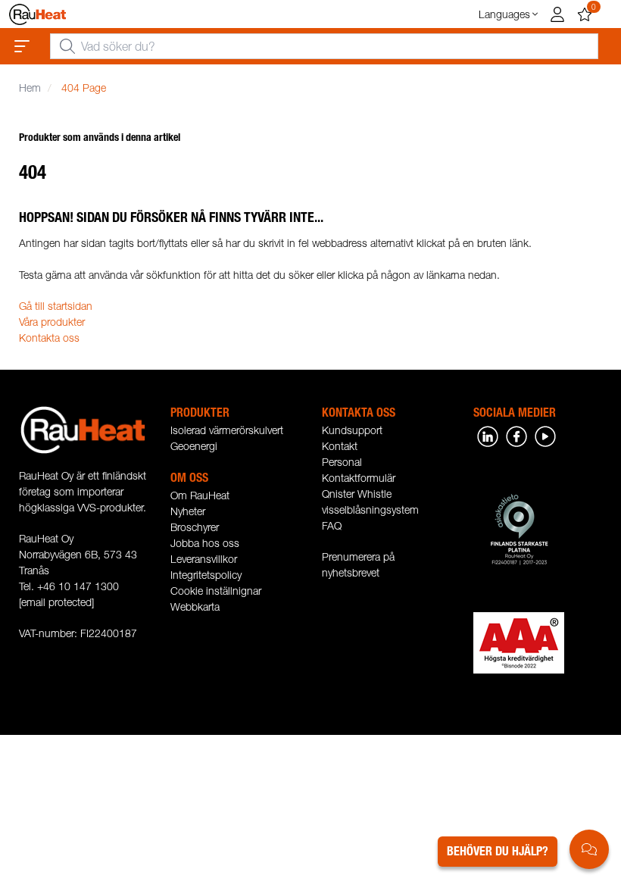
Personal (342, 461)
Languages (504, 14)
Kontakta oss (49, 337)
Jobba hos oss (204, 542)
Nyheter (187, 511)
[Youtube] (545, 435)
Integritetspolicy (206, 574)
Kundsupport (352, 430)
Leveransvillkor (203, 558)
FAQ (332, 525)
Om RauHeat (199, 495)
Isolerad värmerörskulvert (226, 430)
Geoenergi (193, 445)
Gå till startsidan (55, 305)
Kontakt (339, 445)
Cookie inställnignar (215, 590)
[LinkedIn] (487, 435)
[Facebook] (516, 435)
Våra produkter (52, 321)
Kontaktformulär (358, 477)
